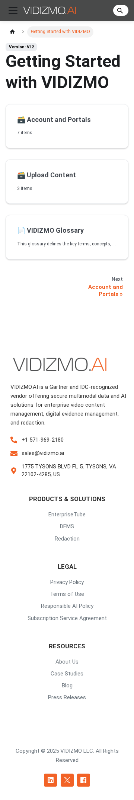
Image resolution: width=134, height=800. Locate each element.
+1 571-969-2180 (43, 439)
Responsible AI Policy (67, 606)
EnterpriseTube (67, 514)
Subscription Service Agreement (67, 618)
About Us (67, 661)
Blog (67, 685)
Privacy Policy (67, 582)
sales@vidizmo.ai (43, 453)
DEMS (67, 526)
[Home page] (12, 31)
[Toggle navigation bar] (13, 10)
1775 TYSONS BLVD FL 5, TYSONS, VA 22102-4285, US (69, 470)
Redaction (67, 538)
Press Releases (67, 697)
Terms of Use (67, 594)
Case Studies (67, 673)
